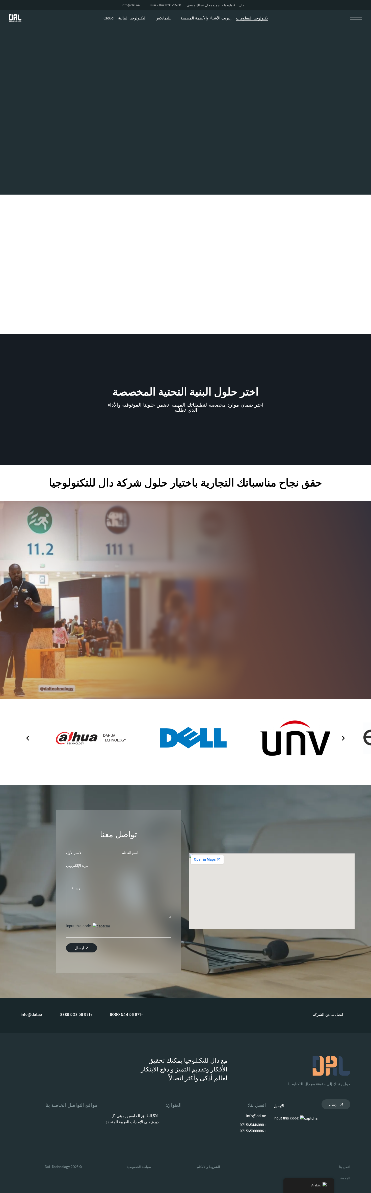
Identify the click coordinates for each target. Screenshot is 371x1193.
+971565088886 (253, 1131)
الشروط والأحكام (208, 1167)
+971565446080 (253, 1125)
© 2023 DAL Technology (63, 1167)
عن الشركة (321, 1014)
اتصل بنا (336, 1014)
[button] (27, 738)
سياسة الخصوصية (139, 1167)
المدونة (345, 1178)
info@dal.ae (131, 5)
